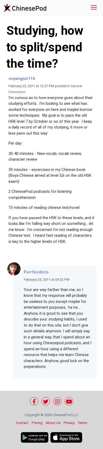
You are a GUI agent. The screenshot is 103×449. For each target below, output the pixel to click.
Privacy (69, 423)
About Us (53, 423)
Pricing (37, 423)
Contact (22, 423)
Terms (82, 423)
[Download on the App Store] (66, 437)
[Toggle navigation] (94, 8)
